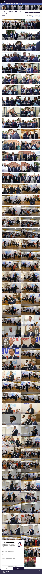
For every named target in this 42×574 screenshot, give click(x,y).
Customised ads (5, 562)
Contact (3, 572)
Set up (7, 568)
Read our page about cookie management (8, 558)
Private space (37, 9)
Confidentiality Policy (6, 571)
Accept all (18, 568)
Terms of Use (4, 570)
